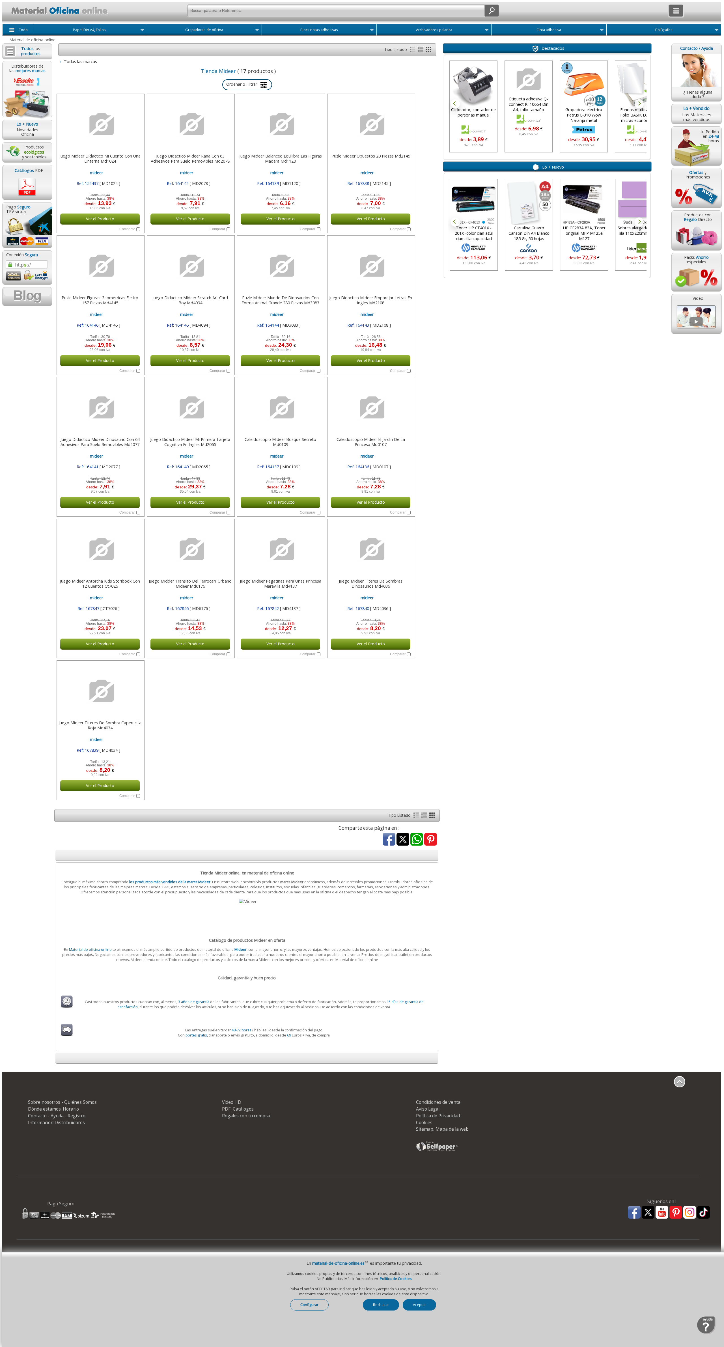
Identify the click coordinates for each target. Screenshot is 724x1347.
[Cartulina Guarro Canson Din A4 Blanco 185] (528, 202)
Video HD (231, 1102)
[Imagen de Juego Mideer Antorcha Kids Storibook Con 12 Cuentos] (100, 549)
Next (639, 103)
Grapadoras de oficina (204, 29)
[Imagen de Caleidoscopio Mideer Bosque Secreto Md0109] (280, 407)
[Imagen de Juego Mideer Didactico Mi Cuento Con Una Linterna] (100, 124)
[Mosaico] (428, 50)
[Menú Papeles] (142, 31)
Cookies (424, 1122)
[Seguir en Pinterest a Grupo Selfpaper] (675, 1212)
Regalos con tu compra (246, 1116)
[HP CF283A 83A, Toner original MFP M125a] (583, 202)
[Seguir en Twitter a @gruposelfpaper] (648, 1212)
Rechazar (381, 1304)
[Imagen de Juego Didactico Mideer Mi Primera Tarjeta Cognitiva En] (190, 407)
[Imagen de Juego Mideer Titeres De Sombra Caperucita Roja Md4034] (100, 691)
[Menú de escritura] (717, 31)
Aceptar (419, 1304)
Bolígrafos (664, 29)
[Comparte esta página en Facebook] (389, 840)
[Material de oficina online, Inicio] (56, 15)
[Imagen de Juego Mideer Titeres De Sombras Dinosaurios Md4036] (370, 549)
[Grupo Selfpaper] (437, 1151)
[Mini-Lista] (421, 50)
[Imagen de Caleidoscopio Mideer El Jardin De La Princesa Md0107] (370, 407)
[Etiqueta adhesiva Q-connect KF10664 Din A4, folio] (528, 79)
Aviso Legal (427, 1109)
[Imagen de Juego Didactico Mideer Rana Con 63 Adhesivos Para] (190, 124)
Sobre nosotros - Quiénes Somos (62, 1102)
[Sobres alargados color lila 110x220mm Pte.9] (639, 202)
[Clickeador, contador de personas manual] (473, 84)
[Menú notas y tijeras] (372, 31)
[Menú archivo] (487, 31)
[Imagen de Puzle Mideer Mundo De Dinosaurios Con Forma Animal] (280, 265)
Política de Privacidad (438, 1116)
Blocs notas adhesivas (319, 29)
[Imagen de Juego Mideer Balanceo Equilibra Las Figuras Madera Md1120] (280, 124)
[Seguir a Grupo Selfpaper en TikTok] (703, 1212)
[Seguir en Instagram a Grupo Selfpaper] (689, 1212)
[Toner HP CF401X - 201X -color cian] (473, 202)
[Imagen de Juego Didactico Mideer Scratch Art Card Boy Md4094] (190, 265)
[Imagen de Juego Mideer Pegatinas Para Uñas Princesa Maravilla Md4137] (280, 549)
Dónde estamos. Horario (53, 1109)
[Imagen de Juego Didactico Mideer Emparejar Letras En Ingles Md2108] (370, 265)
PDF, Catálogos (238, 1109)
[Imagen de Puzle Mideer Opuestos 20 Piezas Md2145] (370, 124)
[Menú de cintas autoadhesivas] (602, 31)
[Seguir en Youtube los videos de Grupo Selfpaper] (662, 1212)
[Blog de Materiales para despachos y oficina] (27, 296)
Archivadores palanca (434, 29)
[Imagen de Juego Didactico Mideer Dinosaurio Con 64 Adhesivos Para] (100, 407)
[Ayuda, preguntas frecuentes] (706, 1333)
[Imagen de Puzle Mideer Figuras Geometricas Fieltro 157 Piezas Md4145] (100, 265)
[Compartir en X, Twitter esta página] (403, 840)
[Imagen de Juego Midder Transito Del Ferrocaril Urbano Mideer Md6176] (190, 549)
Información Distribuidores (56, 1122)
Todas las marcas (80, 61)
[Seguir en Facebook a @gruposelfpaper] (634, 1212)
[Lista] (413, 50)
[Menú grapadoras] (257, 31)
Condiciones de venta (438, 1102)
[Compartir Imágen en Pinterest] (430, 840)
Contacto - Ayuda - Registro (56, 1116)
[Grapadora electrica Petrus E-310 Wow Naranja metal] (583, 84)
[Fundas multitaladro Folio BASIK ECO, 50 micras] (639, 84)
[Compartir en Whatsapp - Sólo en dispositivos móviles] (416, 840)
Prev (455, 103)
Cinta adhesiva (548, 29)
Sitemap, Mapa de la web (442, 1129)
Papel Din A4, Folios (89, 29)
